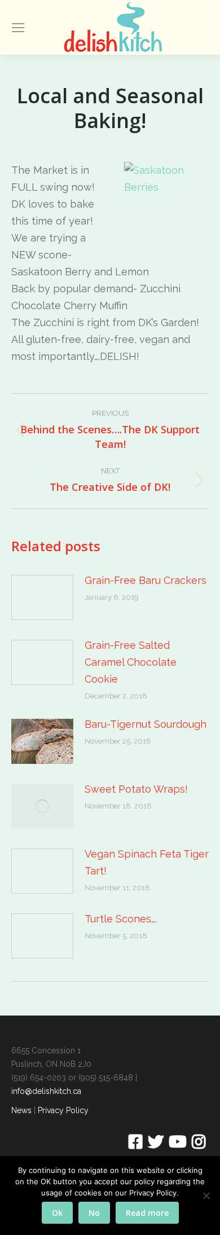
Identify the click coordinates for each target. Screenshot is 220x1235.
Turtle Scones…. (121, 919)
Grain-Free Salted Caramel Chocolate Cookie (131, 662)
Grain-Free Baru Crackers (145, 580)
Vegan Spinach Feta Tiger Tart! (147, 862)
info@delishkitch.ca (46, 1091)
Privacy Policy (63, 1110)
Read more (147, 1212)
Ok (57, 1212)
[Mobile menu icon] (18, 27)
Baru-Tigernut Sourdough (145, 724)
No (94, 1212)
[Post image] (42, 597)
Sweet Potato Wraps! (136, 789)
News (21, 1110)
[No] (206, 1195)
